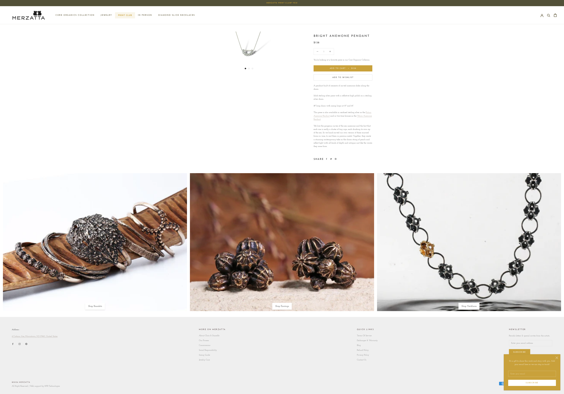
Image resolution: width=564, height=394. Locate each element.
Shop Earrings (282, 306)
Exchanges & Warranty (367, 340)
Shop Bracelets (95, 306)
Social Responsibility (208, 350)
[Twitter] (331, 159)
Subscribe (532, 383)
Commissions (204, 345)
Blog (359, 345)
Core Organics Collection (75, 15)
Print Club (125, 16)
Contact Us (361, 360)
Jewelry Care (204, 360)
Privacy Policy (363, 355)
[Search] (548, 15)
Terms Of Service (364, 336)
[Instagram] (20, 344)
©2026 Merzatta (21, 382)
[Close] (556, 357)
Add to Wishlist (343, 77)
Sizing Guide (204, 355)
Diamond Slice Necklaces (176, 15)
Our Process (204, 340)
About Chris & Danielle (209, 336)
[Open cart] (555, 15)
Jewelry (106, 15)
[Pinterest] (335, 159)
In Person (145, 15)
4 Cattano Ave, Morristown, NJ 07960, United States (35, 336)
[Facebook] (326, 159)
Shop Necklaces (469, 306)
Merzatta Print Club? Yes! (282, 3)
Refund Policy (363, 350)
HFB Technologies (52, 386)
